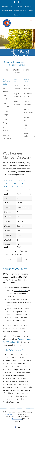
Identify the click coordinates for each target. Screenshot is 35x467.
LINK (19, 342)
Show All (20, 187)
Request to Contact (17, 65)
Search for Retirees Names (15, 62)
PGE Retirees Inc (20, 291)
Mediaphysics (9, 414)
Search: (8, 190)
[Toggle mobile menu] (31, 20)
